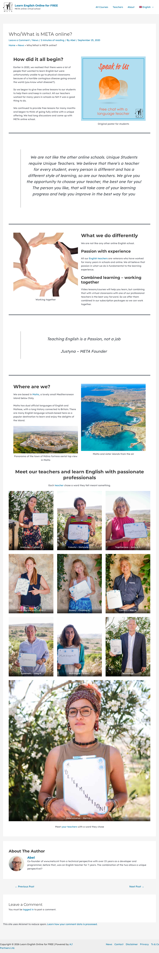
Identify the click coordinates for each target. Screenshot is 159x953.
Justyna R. (136, 547)
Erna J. (42, 610)
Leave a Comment (19, 40)
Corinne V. (37, 547)
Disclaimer (132, 944)
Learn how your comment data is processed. (72, 924)
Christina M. (84, 610)
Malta (35, 394)
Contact (118, 944)
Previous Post (24, 886)
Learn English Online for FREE (36, 5)
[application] (152, 7)
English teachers (98, 258)
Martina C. (88, 818)
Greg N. (37, 673)
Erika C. (86, 673)
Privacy (144, 944)
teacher (59, 485)
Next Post (136, 886)
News (35, 40)
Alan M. (133, 610)
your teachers (69, 826)
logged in (28, 909)
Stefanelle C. (85, 547)
